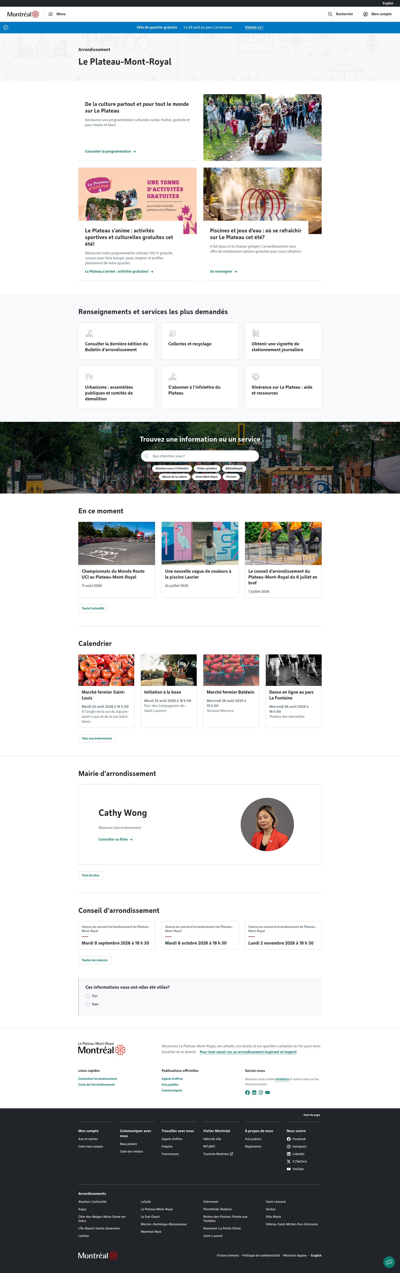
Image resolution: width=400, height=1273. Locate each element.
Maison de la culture (174, 476)
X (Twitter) (299, 1161)
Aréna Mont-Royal (207, 476)
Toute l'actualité (93, 608)
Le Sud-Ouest (150, 1216)
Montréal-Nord (151, 1231)
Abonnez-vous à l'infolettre (172, 468)
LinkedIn (298, 1154)
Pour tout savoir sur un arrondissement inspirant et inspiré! (248, 1052)
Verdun (270, 1209)
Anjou (82, 1209)
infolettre (282, 1079)
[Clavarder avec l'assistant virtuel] (389, 1262)
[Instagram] (260, 1092)
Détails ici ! (254, 27)
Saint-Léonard (276, 1201)
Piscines (231, 476)
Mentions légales (295, 1255)
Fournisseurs (170, 1154)
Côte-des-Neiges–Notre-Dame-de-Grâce (102, 1219)
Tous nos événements (97, 738)
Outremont (210, 1201)
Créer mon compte (90, 1146)
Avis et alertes (88, 1139)
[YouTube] (267, 1092)
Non (95, 1004)
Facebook (299, 1139)
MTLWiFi (209, 1146)
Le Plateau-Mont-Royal (157, 1209)
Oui (95, 996)
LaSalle (146, 1201)
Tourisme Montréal (216, 1154)
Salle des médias (131, 1151)
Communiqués (172, 1090)
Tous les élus (90, 875)
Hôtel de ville (212, 1139)
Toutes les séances (95, 960)
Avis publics (170, 1084)
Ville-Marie (273, 1216)
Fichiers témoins (228, 1255)
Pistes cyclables (207, 468)
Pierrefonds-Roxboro (217, 1209)
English (388, 3)
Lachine (83, 1236)
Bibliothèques (234, 468)
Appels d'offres (172, 1078)
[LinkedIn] (254, 1092)
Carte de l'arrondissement (96, 1084)
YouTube (298, 1169)
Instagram (299, 1146)
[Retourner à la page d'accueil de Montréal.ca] (23, 14)
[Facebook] (247, 1092)
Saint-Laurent (212, 1236)
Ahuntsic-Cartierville (92, 1201)
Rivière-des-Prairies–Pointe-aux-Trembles (226, 1219)
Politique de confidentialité (261, 1255)
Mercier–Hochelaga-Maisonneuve (164, 1224)
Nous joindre (128, 1144)
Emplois (167, 1146)
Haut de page (312, 1114)
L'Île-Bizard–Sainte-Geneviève (99, 1228)
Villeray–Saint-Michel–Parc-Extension (292, 1224)
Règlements (253, 1146)
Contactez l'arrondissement (97, 1078)
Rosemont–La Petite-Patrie (222, 1228)
